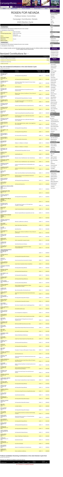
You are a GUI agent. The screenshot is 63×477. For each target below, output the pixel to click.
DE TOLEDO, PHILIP (4, 99)
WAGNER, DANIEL (4, 152)
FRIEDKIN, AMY (3, 426)
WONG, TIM (3, 258)
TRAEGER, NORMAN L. (5, 389)
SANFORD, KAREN (4, 381)
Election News (37, 8)
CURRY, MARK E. (4, 182)
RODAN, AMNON (3, 434)
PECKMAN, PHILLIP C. (4, 81)
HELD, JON (2, 404)
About (46, 8)
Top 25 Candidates (26, 8)
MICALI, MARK (3, 325)
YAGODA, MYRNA (4, 280)
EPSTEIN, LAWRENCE (4, 284)
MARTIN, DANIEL (3, 295)
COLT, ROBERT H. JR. (4, 129)
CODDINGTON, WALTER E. (5, 265)
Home (4, 8)
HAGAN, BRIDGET (4, 314)
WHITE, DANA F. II (4, 245)
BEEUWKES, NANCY (4, 73)
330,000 (48, 58)
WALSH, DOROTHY (4, 299)
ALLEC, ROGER (3, 411)
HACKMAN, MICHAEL (4, 103)
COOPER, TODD (3, 288)
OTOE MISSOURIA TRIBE (5, 190)
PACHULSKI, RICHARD (4, 114)
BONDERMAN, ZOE (4, 148)
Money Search (14, 8)
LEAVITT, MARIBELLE (4, 430)
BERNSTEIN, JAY (3, 396)
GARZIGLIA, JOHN (4, 355)
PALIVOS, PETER (3, 415)
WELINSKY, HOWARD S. (5, 194)
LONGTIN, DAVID (3, 385)
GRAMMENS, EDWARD (4, 163)
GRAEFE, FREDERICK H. (5, 359)
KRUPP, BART (3, 336)
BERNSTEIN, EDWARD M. (5, 174)
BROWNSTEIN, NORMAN (5, 159)
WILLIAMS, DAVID (4, 88)
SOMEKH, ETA (3, 437)
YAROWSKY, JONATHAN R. (5, 219)
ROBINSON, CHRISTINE (5, 374)
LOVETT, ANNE (3, 77)
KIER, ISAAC (3, 329)
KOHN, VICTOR (3, 207)
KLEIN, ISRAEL (3, 303)
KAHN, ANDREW (3, 445)
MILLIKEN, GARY (3, 366)
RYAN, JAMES (3, 223)
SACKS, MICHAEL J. (4, 133)
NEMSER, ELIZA (3, 441)
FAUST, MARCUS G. (4, 92)
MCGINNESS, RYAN (4, 321)
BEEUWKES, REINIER (4, 269)
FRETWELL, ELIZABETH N (5, 351)
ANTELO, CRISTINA (4, 310)
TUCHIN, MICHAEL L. (4, 122)
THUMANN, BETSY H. (4, 254)
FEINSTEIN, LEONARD (4, 400)
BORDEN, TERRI (3, 234)
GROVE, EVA (3, 344)
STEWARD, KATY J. (4, 340)
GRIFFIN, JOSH (3, 238)
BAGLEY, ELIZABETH (4, 178)
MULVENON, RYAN (4, 370)
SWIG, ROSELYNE (4, 419)
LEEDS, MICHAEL (4, 144)
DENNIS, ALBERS (4, 422)
